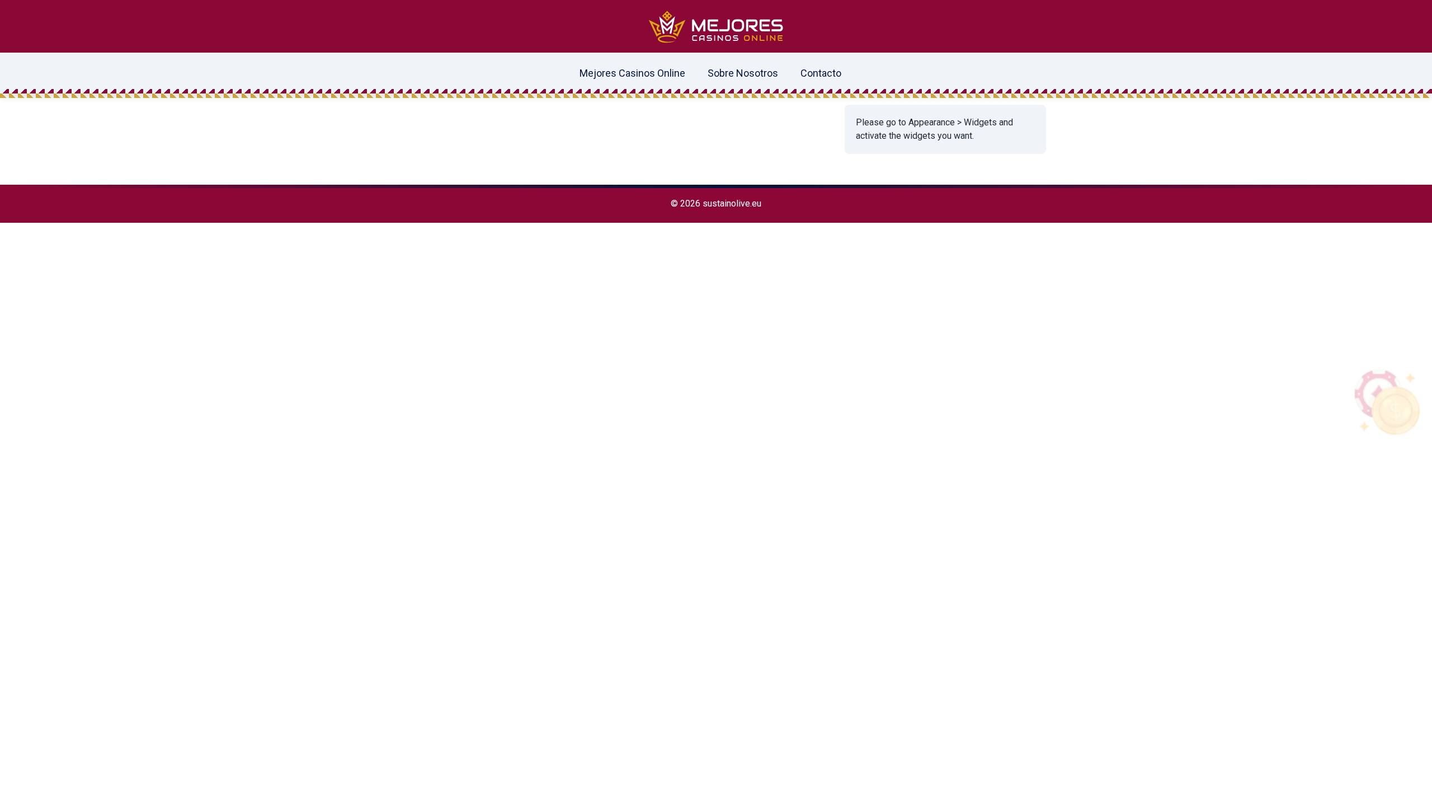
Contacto (820, 73)
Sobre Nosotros (743, 73)
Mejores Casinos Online (632, 73)
